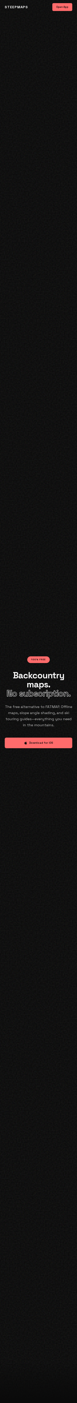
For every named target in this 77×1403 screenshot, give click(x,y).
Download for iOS (41, 742)
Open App (62, 7)
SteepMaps (16, 7)
